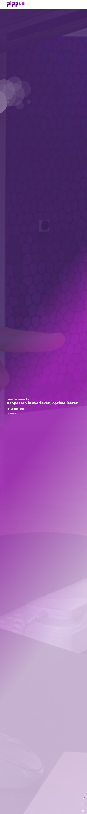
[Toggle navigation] (76, 4)
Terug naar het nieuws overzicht (18, 399)
